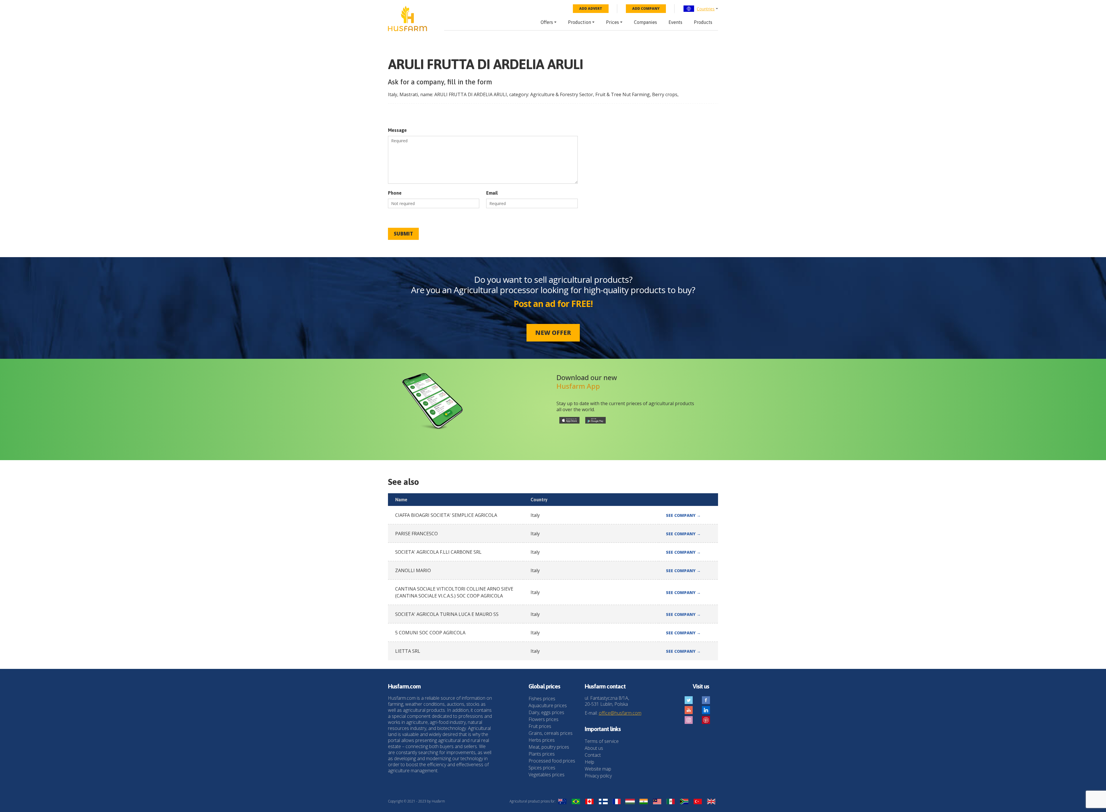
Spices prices (542, 767)
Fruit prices (540, 726)
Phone (395, 193)
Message (397, 130)
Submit (403, 233)
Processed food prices (552, 761)
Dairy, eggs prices (546, 712)
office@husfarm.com (620, 713)
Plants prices (542, 754)
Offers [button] (547, 22)
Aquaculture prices (548, 705)
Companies (645, 22)
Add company (646, 8)
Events (675, 22)
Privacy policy (598, 776)
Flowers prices (543, 719)
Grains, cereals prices (551, 733)
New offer (553, 333)
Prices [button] (612, 22)
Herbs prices (542, 740)
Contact (593, 755)
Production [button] (579, 22)
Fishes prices (542, 698)
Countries (706, 9)
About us (594, 748)
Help (589, 762)
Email (492, 193)
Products (703, 22)
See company (683, 515)
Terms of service (602, 741)
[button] (700, 8)
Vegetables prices (547, 774)
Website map (598, 769)
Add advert (590, 8)
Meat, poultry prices (549, 747)
